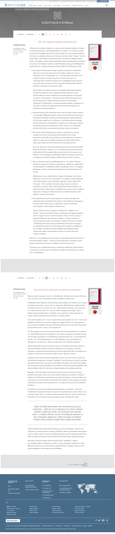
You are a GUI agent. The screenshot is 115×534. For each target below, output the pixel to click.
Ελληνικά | (79, 508)
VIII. (62, 34)
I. (36, 34)
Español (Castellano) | (82, 506)
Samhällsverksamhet (77, 5)
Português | (58, 512)
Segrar (40, 5)
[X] (99, 520)
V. (50, 34)
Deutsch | (33, 508)
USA (9, 486)
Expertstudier (57, 5)
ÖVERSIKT (21, 34)
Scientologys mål (46, 488)
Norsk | (34, 512)
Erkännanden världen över (13, 489)
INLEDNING (30, 34)
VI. (53, 34)
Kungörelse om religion (65, 492)
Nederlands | (11, 512)
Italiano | (33, 510)
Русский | (79, 512)
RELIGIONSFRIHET (63, 481)
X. (69, 34)
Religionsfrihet (33, 5)
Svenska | (11, 514)
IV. (46, 34)
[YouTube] (103, 520)
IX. (66, 34)
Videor (87, 5)
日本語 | (56, 510)
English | (56, 506)
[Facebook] (96, 520)
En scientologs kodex (47, 495)
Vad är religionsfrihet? (65, 485)
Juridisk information (76, 525)
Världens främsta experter (32, 489)
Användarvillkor (58, 525)
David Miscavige (46, 498)
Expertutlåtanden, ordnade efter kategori (30, 486)
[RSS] (107, 520)
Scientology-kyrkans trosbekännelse (47, 491)
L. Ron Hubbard (46, 485)
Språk (7, 502)
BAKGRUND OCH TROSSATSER (46, 481)
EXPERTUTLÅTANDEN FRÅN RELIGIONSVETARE (32, 9)
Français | (56, 508)
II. (39, 34)
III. (43, 278)
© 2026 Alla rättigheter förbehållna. (23, 525)
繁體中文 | (11, 506)
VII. (58, 34)
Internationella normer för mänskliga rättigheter (65, 489)
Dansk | (33, 506)
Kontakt (84, 525)
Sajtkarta (90, 525)
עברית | (10, 510)
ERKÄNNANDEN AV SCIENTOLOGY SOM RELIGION (12, 482)
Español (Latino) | (13, 508)
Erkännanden (48, 5)
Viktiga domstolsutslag (14, 493)
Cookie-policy (67, 525)
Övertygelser (66, 5)
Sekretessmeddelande (47, 525)
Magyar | (80, 510)
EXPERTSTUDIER (29, 481)
